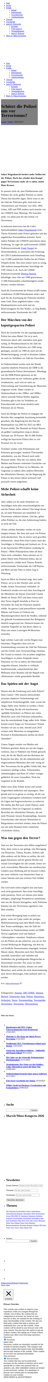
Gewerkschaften (18, 1218)
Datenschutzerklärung (10, 1283)
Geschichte (10, 22)
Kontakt (14, 26)
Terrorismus (6, 1004)
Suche (8, 5)
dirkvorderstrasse (12, 983)
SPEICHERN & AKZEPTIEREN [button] (18, 1377)
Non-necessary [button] (10, 1356)
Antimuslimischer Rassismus (14, 1213)
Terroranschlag (25, 1000)
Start (8, 3)
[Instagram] (10, 1279)
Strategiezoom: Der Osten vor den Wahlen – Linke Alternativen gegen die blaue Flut (25, 1065)
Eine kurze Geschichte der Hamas (20, 1081)
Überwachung (31, 1004)
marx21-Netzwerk (13, 24)
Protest (27, 1223)
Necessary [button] (8, 1337)
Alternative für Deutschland (17, 1211)
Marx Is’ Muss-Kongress (16, 36)
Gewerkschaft (17, 15)
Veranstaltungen (17, 31)
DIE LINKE (29, 993)
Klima (20, 1220)
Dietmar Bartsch (28, 273)
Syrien (8, 1227)
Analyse (28, 1211)
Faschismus (24, 1216)
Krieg (23, 1220)
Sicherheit (5, 1000)
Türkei (21, 1227)
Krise (27, 1220)
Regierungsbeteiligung (12, 1225)
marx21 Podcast (17, 33)
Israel (7, 1220)
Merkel (8, 1223)
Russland (36, 1225)
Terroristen (18, 1004)
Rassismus (39, 996)
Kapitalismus (13, 1220)
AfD (7, 1211)
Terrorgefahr (39, 1000)
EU (20, 1216)
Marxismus (42, 1220)
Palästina (17, 1223)
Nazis (12, 1223)
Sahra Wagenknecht (27, 230)
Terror (14, 1000)
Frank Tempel (27, 248)
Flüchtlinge (39, 1216)
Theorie (9, 19)
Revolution (23, 1225)
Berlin (33, 1213)
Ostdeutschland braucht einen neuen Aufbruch (26, 1074)
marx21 (35, 1220)
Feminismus (31, 1216)
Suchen (9, 1238)
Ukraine (26, 1227)
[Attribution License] (21, 983)
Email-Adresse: (12, 1185)
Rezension (30, 1225)
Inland (13, 10)
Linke (31, 1220)
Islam (42, 1218)
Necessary (11, 1340)
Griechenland (27, 1218)
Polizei (29, 996)
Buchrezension (40, 1213)
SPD (40, 1225)
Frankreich (9, 1218)
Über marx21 (16, 29)
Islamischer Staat (17, 996)
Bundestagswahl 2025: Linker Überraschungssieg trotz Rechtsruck (22, 1028)
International (16, 12)
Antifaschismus (17, 17)
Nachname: (10, 1195)
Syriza (12, 1227)
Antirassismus (27, 1213)
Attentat (18, 993)
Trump (17, 1227)
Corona (8, 1216)
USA (30, 1227)
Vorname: (10, 1190)
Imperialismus (35, 1218)
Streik (44, 1225)
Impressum (23, 1283)
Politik (8, 8)
